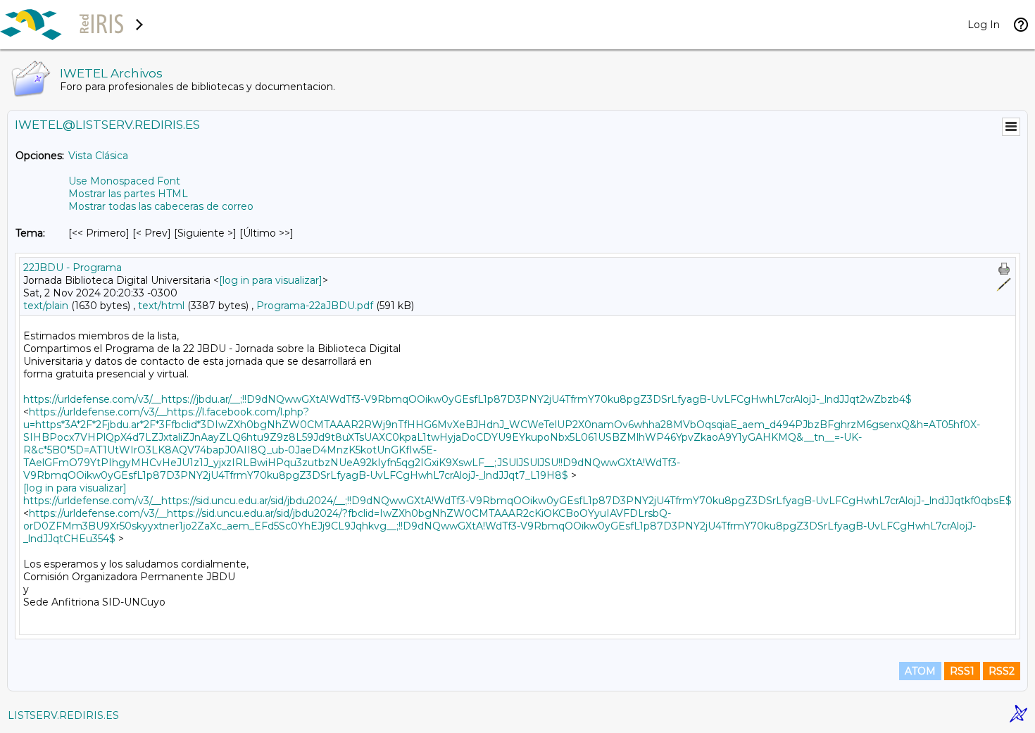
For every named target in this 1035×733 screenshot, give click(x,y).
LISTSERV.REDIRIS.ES (63, 715)
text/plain (45, 305)
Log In (983, 24)
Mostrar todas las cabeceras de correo (160, 206)
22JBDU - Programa (72, 267)
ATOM (920, 671)
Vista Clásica (98, 155)
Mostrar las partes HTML (128, 193)
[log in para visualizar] (270, 280)
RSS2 (1002, 671)
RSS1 (962, 671)
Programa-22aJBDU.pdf (314, 305)
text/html (161, 305)
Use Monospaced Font (124, 181)
